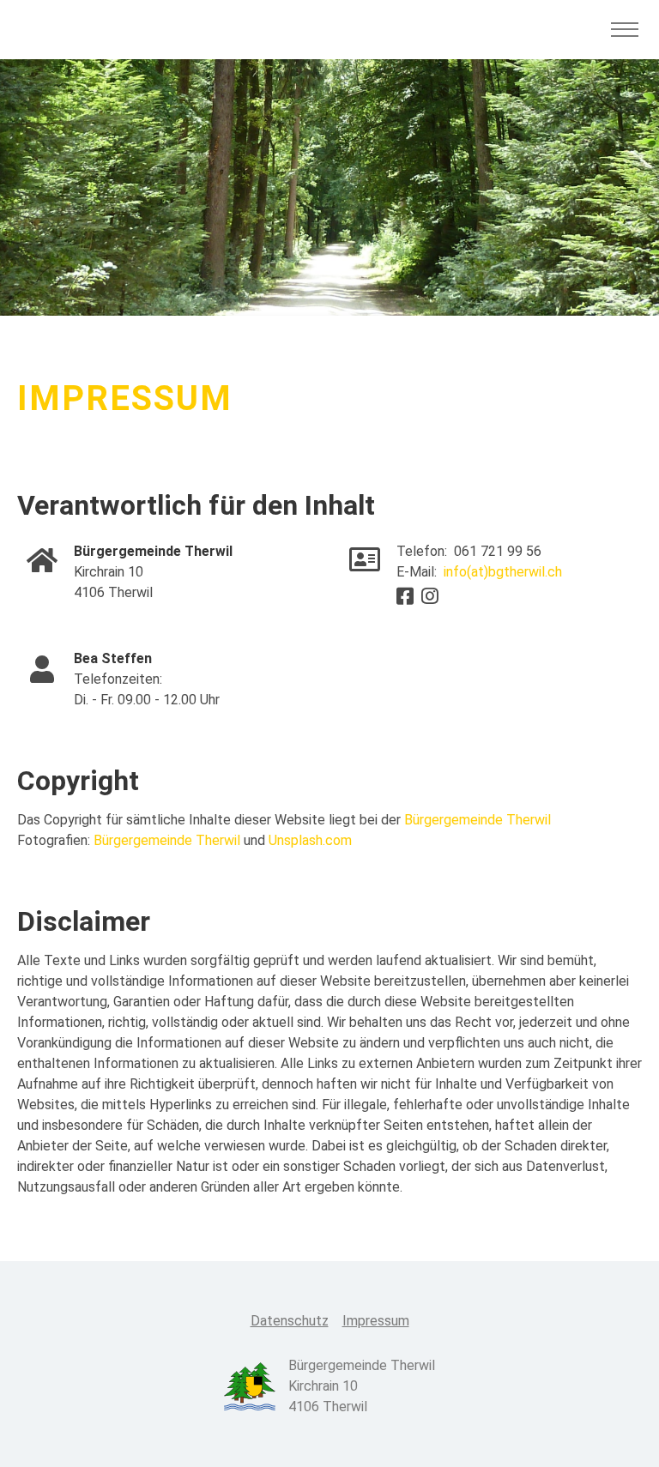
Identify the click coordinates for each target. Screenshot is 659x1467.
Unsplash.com (310, 840)
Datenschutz (290, 1321)
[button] (612, 1428)
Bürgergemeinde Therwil (477, 820)
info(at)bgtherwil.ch (503, 572)
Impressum (375, 1321)
